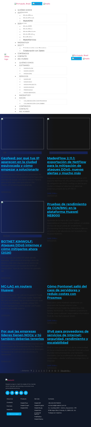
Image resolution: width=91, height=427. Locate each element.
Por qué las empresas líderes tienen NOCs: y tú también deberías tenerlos (22, 335)
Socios (21, 45)
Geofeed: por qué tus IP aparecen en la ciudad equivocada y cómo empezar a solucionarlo (20, 163)
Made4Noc (27, 29)
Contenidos (23, 54)
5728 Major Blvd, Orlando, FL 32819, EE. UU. (62, 410)
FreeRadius (27, 37)
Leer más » (6, 189)
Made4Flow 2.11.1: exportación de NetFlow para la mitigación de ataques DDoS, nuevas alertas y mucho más (66, 165)
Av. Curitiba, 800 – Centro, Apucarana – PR (62, 408)
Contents (10, 402)
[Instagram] (26, 393)
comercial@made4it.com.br (57, 405)
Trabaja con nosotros (54, 413)
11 (58, 371)
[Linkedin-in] (21, 393)
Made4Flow (28, 15)
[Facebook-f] (12, 393)
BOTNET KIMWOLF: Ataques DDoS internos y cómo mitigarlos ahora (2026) (21, 247)
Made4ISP (27, 26)
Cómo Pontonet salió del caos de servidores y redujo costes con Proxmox (67, 291)
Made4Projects (29, 32)
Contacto (22, 56)
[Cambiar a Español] (37, 3)
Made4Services (29, 40)
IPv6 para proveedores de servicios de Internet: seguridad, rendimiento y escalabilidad (68, 336)
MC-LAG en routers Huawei (16, 288)
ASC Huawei (23, 59)
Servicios (22, 24)
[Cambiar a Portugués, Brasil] (22, 3)
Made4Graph (28, 18)
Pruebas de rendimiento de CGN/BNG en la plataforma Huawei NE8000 (66, 209)
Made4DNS (28, 21)
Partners (9, 406)
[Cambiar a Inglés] (46, 3)
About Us (10, 399)
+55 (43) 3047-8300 (54, 403)
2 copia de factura (37, 413)
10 (55, 371)
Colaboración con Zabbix (34, 51)
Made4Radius (29, 34)
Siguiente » (65, 371)
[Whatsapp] (8, 393)
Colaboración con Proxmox (34, 48)
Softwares (23, 13)
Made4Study (23, 43)
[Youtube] (17, 393)
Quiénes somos (25, 10)
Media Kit (10, 409)
